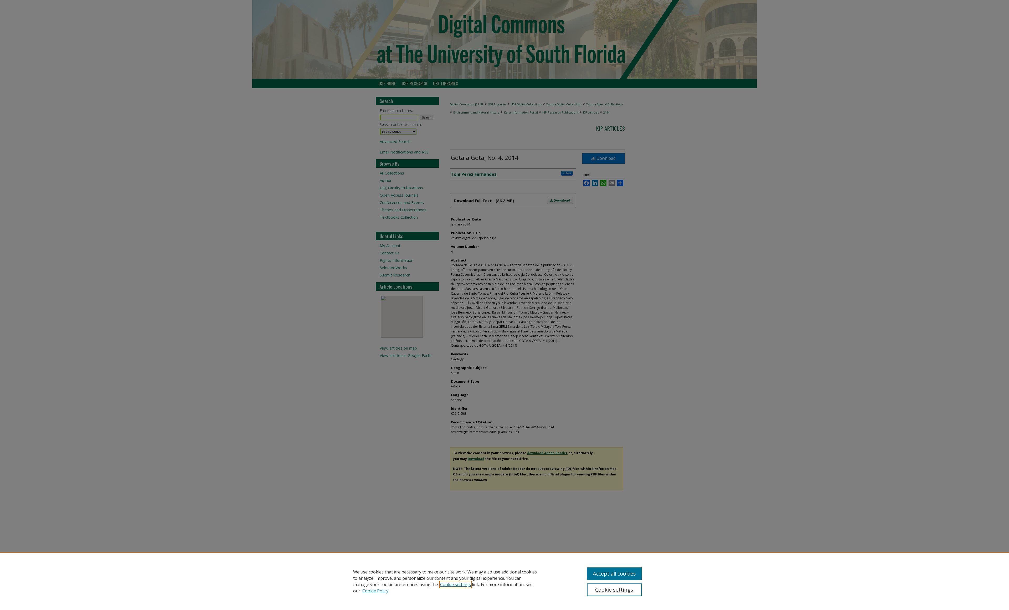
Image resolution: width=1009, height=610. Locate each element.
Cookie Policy (375, 591)
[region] (504, 581)
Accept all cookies (614, 573)
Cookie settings (455, 584)
